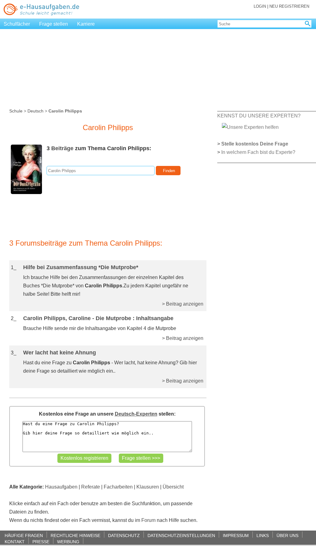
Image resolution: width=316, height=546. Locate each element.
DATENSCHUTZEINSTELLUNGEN (181, 535)
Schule (16, 110)
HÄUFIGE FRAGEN (24, 535)
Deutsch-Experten (136, 414)
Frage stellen (53, 24)
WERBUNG (68, 541)
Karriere (86, 24)
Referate (90, 486)
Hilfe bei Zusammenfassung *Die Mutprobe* (80, 267)
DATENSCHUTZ (124, 535)
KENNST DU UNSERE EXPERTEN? (259, 115)
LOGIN (260, 6)
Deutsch (35, 110)
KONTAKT (15, 541)
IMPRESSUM (236, 535)
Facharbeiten (118, 486)
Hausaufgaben (61, 486)
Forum (148, 520)
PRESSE (40, 541)
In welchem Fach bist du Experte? (258, 152)
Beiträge (62, 148)
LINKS (262, 535)
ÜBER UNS (287, 535)
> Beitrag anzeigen (182, 304)
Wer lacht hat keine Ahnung (59, 352)
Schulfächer (17, 24)
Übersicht (173, 486)
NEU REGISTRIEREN (289, 6)
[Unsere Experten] (250, 126)
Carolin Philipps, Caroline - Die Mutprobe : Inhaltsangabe (98, 318)
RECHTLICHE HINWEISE (75, 535)
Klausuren (147, 486)
